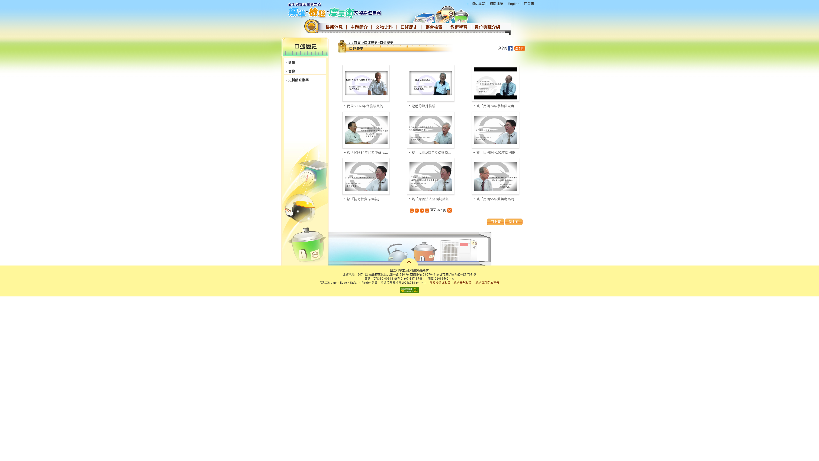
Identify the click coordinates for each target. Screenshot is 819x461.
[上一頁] (417, 210)
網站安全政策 (462, 282)
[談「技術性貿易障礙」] (366, 176)
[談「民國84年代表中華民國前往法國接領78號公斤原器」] (366, 130)
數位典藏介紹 (487, 27)
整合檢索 (434, 27)
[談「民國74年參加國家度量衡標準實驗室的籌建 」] (495, 83)
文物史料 (384, 27)
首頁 (357, 42)
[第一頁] (412, 210)
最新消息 (334, 27)
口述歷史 (409, 27)
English (514, 4)
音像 (291, 71)
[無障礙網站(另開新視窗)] (409, 289)
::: (468, 4)
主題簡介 (359, 27)
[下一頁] (422, 210)
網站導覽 (478, 4)
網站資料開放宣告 (487, 282)
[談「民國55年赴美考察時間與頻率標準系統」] (495, 176)
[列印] (520, 48)
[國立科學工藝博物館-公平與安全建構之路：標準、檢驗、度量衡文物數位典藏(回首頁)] (335, 10)
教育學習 (459, 27)
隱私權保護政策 (440, 282)
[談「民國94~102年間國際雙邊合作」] (495, 130)
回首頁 (529, 4)
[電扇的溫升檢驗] (431, 83)
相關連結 (496, 4)
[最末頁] (427, 210)
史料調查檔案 (298, 80)
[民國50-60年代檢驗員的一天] (366, 83)
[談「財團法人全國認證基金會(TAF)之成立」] (431, 176)
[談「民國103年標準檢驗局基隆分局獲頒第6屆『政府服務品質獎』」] (431, 130)
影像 (291, 62)
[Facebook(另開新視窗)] (510, 48)
